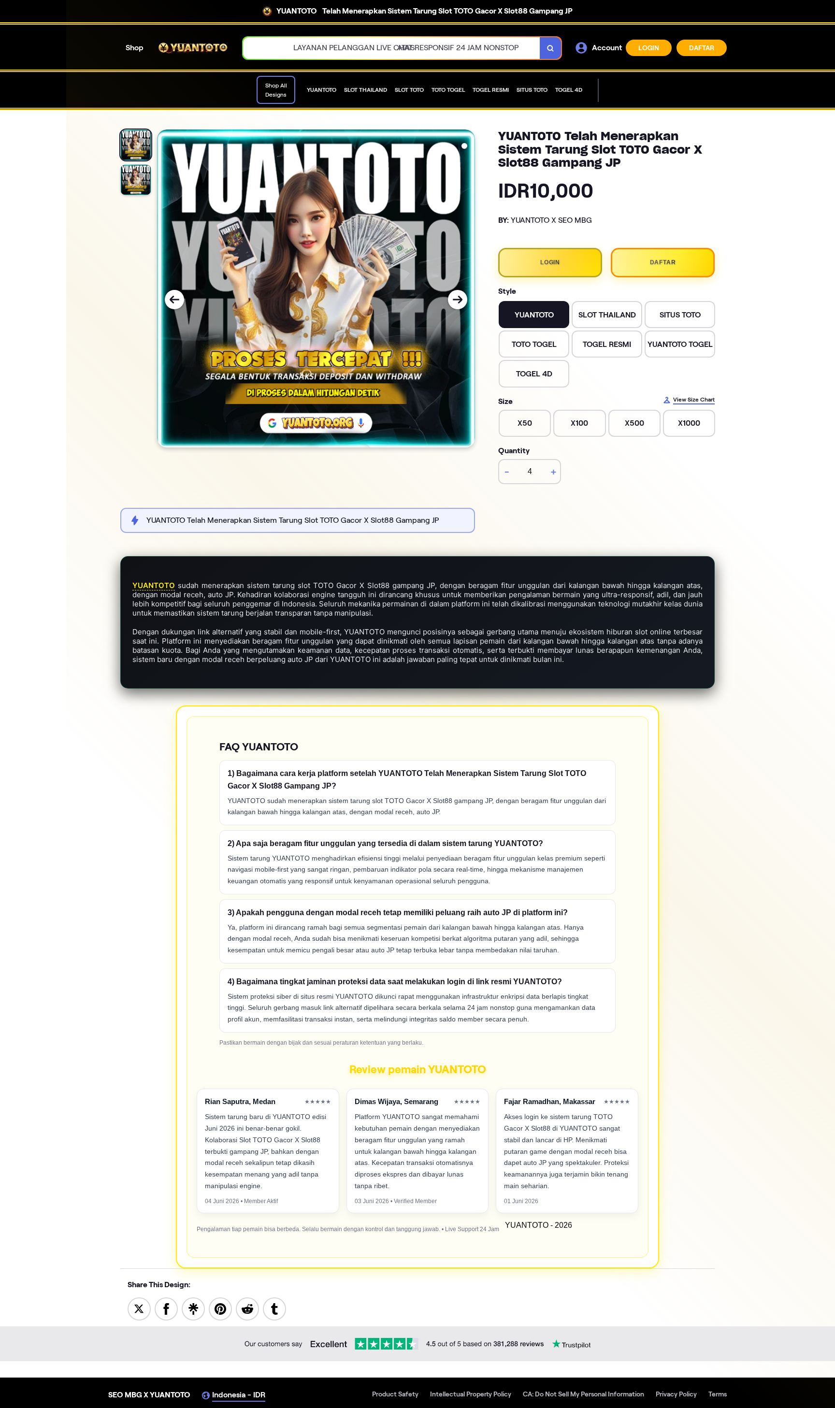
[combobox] (391, 48)
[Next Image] (457, 299)
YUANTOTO (153, 585)
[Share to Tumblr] (274, 1308)
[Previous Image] (174, 299)
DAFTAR (701, 48)
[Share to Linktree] (193, 1308)
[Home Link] (193, 48)
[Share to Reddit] (247, 1308)
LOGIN (648, 48)
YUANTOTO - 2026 (538, 1225)
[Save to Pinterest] (220, 1308)
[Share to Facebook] (166, 1308)
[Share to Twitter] (139, 1308)
